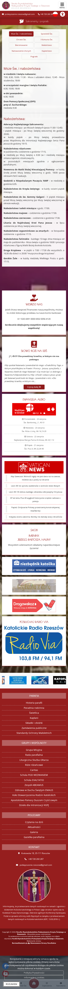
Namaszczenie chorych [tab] (21, 51)
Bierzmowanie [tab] (21, 45)
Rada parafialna (34, 754)
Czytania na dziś (34, 822)
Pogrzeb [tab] (34, 56)
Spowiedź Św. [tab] (47, 33)
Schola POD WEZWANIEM (34, 774)
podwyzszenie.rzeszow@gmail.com (19, 14)
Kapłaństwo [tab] (47, 51)
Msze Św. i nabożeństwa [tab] (21, 33)
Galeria (34, 832)
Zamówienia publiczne (34, 728)
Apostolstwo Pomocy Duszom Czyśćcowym (34, 800)
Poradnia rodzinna (34, 707)
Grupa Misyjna (34, 749)
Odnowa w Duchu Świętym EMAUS (34, 790)
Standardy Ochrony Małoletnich (34, 732)
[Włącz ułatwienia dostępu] (64, 14)
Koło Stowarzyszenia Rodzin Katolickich (34, 795)
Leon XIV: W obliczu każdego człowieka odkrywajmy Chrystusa (35, 492)
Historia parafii (34, 702)
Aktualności (34, 827)
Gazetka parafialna (34, 837)
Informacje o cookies (34, 977)
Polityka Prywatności (34, 972)
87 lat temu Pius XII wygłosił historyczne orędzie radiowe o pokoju (35, 499)
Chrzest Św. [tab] (21, 39)
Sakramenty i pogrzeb (37, 21)
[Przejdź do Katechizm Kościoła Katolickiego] (12, 680)
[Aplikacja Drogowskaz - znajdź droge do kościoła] (34, 605)
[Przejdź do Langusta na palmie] (34, 680)
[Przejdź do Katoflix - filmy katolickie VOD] (56, 680)
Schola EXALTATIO (34, 780)
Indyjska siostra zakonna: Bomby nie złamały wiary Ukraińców (35, 517)
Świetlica (34, 712)
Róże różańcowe (34, 764)
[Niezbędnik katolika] (34, 565)
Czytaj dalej (33, 386)
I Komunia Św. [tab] (47, 39)
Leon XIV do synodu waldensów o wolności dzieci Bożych (35, 486)
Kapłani (34, 717)
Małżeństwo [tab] (47, 45)
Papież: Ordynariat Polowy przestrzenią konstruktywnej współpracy (35, 509)
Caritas (34, 770)
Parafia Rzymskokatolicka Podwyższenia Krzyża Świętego (31, 5)
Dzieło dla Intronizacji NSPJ (34, 805)
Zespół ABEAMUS (34, 785)
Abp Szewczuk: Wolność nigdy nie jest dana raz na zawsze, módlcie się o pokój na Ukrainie (35, 478)
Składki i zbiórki (34, 722)
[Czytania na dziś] (34, 585)
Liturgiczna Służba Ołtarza (34, 759)
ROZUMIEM (11, 984)
